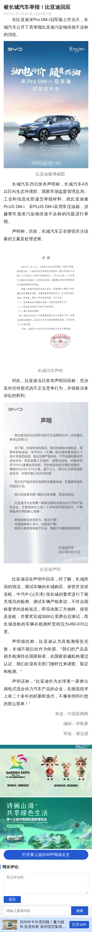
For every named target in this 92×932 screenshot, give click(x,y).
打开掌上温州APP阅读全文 (46, 855)
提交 (12, 899)
